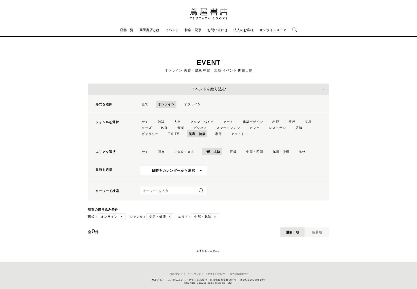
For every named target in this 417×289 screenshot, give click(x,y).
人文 (177, 122)
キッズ (147, 128)
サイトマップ (194, 274)
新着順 (317, 232)
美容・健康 (197, 134)
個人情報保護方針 (239, 274)
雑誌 (161, 122)
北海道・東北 (184, 152)
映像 (164, 128)
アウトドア (239, 134)
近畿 (233, 152)
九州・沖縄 (280, 152)
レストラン (277, 128)
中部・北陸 (212, 152)
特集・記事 (193, 30)
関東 (161, 152)
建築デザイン (253, 122)
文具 (308, 122)
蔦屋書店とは (149, 30)
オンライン (166, 104)
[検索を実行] (200, 192)
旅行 (292, 122)
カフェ (255, 128)
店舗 (298, 128)
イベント (172, 30)
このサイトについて (215, 274)
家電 (218, 134)
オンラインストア (272, 30)
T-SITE (173, 134)
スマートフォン (228, 128)
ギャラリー (150, 134)
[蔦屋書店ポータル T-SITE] (208, 13)
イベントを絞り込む (208, 89)
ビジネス (200, 128)
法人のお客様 (243, 30)
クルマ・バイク (202, 122)
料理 (275, 122)
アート (228, 122)
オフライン (192, 104)
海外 (302, 152)
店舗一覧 (126, 30)
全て (145, 104)
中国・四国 (254, 152)
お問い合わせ (217, 30)
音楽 (180, 128)
